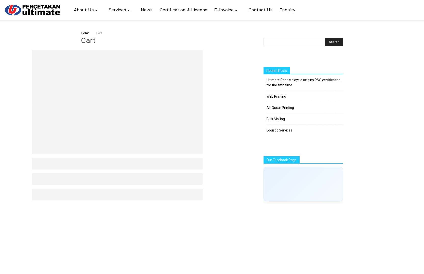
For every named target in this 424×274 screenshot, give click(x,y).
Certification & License (183, 9)
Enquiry (287, 9)
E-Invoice (224, 9)
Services (118, 9)
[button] (413, 10)
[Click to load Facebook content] (303, 184)
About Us (84, 9)
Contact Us (260, 9)
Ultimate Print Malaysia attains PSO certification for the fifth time (303, 82)
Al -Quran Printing (280, 108)
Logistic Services (279, 130)
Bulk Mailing (275, 119)
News (147, 9)
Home (85, 33)
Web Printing (276, 96)
